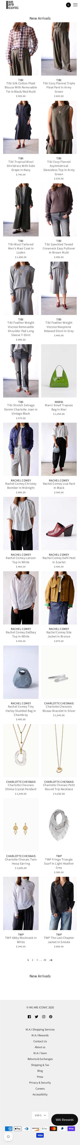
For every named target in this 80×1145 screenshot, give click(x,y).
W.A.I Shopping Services (40, 1029)
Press (40, 1077)
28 (44, 959)
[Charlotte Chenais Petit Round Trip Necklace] (59, 750)
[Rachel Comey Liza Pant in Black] (59, 449)
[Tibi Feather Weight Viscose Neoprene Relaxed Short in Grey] (59, 288)
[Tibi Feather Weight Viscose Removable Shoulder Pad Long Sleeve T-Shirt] (21, 288)
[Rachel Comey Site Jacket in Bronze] (59, 598)
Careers (40, 1088)
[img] (29, 1016)
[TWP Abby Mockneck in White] (21, 903)
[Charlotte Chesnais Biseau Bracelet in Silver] (59, 672)
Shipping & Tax (40, 1065)
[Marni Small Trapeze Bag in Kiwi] (59, 370)
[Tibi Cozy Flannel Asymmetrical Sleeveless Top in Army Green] (59, 127)
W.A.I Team (40, 1053)
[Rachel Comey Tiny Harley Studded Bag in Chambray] (21, 672)
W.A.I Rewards (40, 1035)
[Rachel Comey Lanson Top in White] (21, 523)
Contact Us (40, 1041)
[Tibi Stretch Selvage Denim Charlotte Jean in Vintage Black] (21, 370)
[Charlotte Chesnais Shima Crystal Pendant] (21, 750)
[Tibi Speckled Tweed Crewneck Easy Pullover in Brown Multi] (59, 210)
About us (40, 1047)
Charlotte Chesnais (59, 703)
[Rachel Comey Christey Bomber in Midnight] (21, 449)
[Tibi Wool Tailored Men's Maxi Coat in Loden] (21, 210)
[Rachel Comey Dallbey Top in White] (21, 598)
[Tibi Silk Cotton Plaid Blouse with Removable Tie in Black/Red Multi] (21, 49)
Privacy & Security (40, 1082)
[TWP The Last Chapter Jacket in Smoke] (59, 903)
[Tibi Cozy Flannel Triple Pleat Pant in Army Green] (59, 49)
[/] (16, 5)
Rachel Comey (21, 481)
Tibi (20, 80)
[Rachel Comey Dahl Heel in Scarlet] (59, 523)
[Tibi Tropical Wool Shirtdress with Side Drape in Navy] (21, 127)
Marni (59, 402)
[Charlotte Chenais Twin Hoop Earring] (21, 825)
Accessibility (40, 1094)
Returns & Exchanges (40, 1059)
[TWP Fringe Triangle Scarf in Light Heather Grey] (59, 825)
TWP (59, 856)
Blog (40, 1071)
